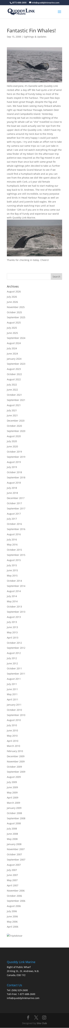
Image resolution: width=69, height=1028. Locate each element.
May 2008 (12, 839)
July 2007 (12, 870)
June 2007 (12, 875)
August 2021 (14, 405)
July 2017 (12, 518)
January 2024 (14, 358)
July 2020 (12, 441)
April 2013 (12, 637)
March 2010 (13, 745)
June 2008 (12, 833)
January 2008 (14, 844)
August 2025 (14, 322)
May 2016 (12, 544)
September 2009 (16, 771)
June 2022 (12, 389)
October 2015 (14, 549)
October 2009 (14, 766)
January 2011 (14, 704)
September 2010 (16, 715)
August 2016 (14, 534)
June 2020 (12, 446)
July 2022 (12, 384)
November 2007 (16, 849)
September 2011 (16, 673)
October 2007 (14, 854)
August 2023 (14, 369)
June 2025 (12, 333)
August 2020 (14, 436)
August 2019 (14, 462)
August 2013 (14, 617)
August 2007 (14, 864)
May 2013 (12, 632)
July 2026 (12, 296)
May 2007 (12, 880)
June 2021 (12, 415)
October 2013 (14, 606)
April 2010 (12, 740)
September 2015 (16, 555)
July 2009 (12, 782)
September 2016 (16, 529)
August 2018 (14, 482)
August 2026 (14, 291)
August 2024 (14, 343)
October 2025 (14, 312)
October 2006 (14, 895)
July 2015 (12, 565)
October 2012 (14, 642)
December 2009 (15, 756)
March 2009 (13, 802)
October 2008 (14, 813)
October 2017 (14, 503)
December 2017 (15, 498)
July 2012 (12, 658)
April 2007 (12, 885)
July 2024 (12, 348)
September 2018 (16, 477)
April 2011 (12, 699)
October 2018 (14, 472)
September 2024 (16, 338)
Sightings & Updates (35, 36)
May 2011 (12, 694)
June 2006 (12, 916)
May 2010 (12, 735)
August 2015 (14, 560)
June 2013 (12, 627)
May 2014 (12, 601)
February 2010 (15, 751)
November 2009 (16, 761)
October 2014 (14, 580)
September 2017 (16, 508)
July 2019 (12, 467)
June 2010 (12, 730)
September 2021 (16, 400)
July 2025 (12, 327)
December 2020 (15, 420)
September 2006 (16, 900)
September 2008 (16, 818)
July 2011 (12, 684)
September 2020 (16, 431)
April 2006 (12, 926)
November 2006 (16, 890)
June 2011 (12, 689)
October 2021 (14, 394)
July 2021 (12, 410)
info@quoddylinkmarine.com (23, 998)
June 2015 (12, 570)
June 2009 (12, 787)
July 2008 (12, 828)
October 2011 (14, 668)
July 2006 (12, 911)
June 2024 (12, 353)
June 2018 (12, 492)
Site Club (42, 1023)
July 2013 (12, 622)
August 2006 (14, 906)
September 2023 (16, 363)
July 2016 (12, 539)
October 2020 (14, 425)
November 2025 (16, 307)
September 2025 (16, 317)
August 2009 (14, 777)
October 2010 (14, 709)
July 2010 (12, 725)
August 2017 (14, 513)
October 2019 (14, 451)
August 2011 (14, 678)
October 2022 (14, 374)
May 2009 (12, 792)
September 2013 (16, 611)
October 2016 (14, 523)
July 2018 (12, 487)
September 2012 (16, 647)
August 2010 (14, 720)
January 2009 (14, 808)
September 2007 (16, 859)
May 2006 (12, 921)
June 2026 (12, 301)
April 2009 (12, 797)
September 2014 (16, 586)
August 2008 (14, 823)
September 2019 (16, 456)
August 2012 (14, 653)
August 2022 (14, 379)
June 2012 (12, 663)
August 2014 (14, 591)
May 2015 (12, 575)
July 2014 (12, 596)
